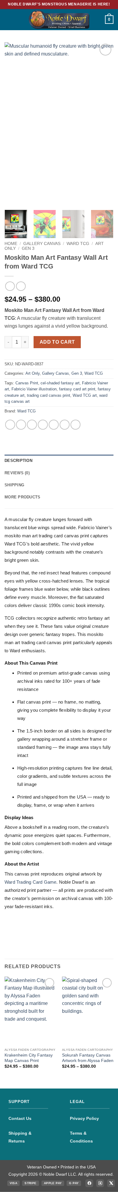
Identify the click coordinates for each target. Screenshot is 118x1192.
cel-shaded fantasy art (60, 383)
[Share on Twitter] (43, 425)
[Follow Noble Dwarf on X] (111, 1183)
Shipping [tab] (14, 485)
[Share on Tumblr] (75, 425)
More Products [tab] (22, 497)
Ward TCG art (85, 395)
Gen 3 (28, 248)
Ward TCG (78, 243)
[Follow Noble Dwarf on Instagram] (100, 1183)
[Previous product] (20, 286)
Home (11, 243)
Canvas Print (26, 383)
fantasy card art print (77, 389)
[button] (8, 19)
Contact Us (19, 1118)
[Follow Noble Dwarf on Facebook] (89, 1183)
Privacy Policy (84, 1118)
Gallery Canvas (42, 243)
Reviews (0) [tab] (17, 473)
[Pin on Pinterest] (65, 425)
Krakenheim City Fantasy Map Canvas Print (29, 1058)
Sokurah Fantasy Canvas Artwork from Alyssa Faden (87, 1058)
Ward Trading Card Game (30, 882)
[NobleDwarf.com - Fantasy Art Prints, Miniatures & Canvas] (59, 19)
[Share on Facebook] (21, 425)
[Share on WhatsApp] (10, 425)
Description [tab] (18, 460)
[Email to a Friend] (54, 425)
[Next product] (10, 286)
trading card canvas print (48, 395)
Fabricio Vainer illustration (34, 389)
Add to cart (57, 342)
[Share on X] (32, 425)
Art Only (32, 373)
